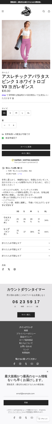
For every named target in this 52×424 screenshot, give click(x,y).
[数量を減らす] (4, 125)
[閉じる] (47, 371)
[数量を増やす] (13, 125)
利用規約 (30, 412)
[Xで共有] (8, 269)
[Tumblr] (26, 363)
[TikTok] (37, 363)
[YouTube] (31, 363)
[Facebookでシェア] (3, 269)
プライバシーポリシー (15, 412)
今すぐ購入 (26, 153)
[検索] (43, 11)
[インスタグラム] (20, 363)
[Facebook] (14, 363)
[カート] (49, 11)
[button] (24, 67)
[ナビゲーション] (2, 11)
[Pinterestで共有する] (14, 269)
